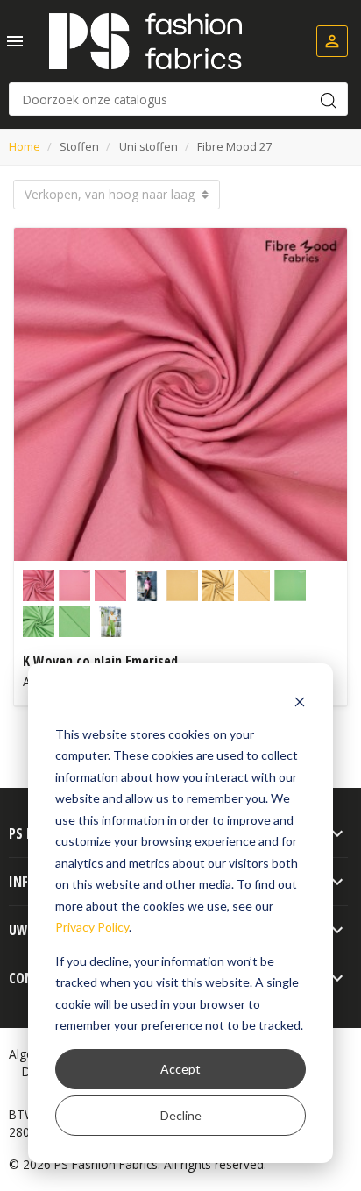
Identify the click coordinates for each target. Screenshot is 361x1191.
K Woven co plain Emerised (100, 660)
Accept (180, 1068)
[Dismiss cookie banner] (300, 701)
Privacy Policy (92, 926)
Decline (181, 1115)
